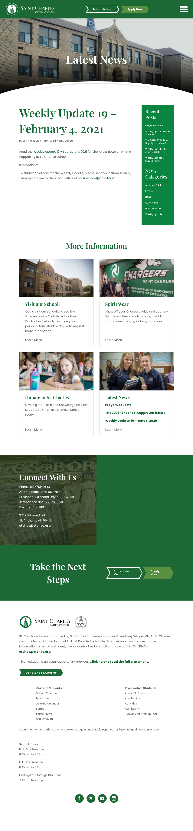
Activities (131, 703)
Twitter (91, 798)
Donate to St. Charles (47, 397)
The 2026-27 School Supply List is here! (156, 142)
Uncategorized (153, 208)
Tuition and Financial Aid (141, 714)
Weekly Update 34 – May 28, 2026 (156, 159)
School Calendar (47, 693)
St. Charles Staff (32, 140)
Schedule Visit (102, 9)
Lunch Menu (44, 698)
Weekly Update (64, 140)
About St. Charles (136, 693)
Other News (151, 202)
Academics (132, 698)
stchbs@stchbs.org (35, 525)
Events (149, 191)
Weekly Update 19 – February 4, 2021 (60, 151)
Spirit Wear (117, 304)
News (148, 196)
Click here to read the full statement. (119, 661)
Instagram (114, 798)
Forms (40, 709)
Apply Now (134, 9)
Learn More (33, 340)
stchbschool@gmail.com (96, 178)
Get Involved (44, 719)
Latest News (44, 714)
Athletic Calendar (47, 703)
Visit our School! (42, 304)
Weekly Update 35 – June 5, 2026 (156, 150)
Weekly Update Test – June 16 (157, 133)
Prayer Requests (154, 125)
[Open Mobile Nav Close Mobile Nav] (183, 9)
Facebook (79, 798)
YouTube (102, 798)
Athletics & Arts (153, 185)
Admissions (132, 709)
